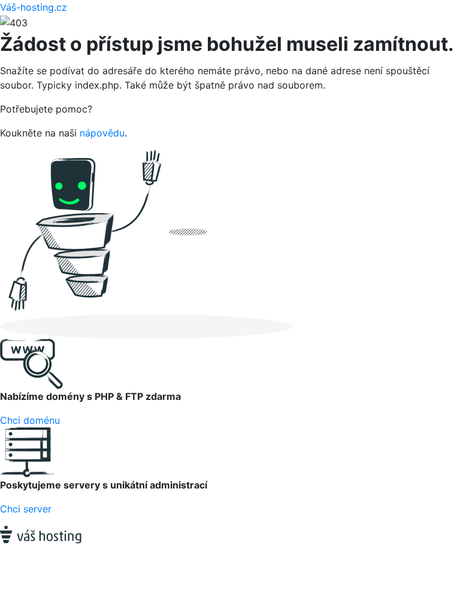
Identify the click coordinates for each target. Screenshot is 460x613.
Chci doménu (30, 420)
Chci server (26, 509)
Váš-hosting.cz (33, 7)
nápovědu (102, 133)
